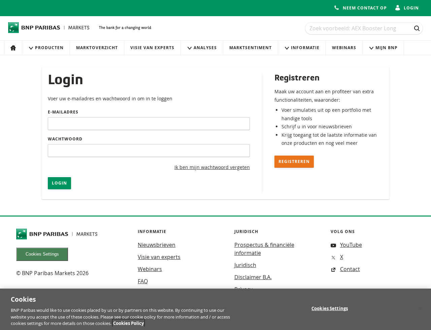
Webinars (344, 48)
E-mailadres (63, 112)
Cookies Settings (42, 254)
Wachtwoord (65, 139)
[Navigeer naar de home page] (49, 27)
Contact (350, 269)
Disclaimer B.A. (253, 277)
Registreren (294, 161)
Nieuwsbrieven (156, 245)
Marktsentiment (250, 48)
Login (59, 183)
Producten (49, 48)
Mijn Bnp (386, 48)
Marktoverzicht (97, 48)
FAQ (143, 281)
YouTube (351, 245)
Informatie (305, 48)
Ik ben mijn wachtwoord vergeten (212, 167)
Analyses (205, 48)
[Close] (420, 308)
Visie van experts (152, 48)
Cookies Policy (128, 323)
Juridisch (245, 265)
